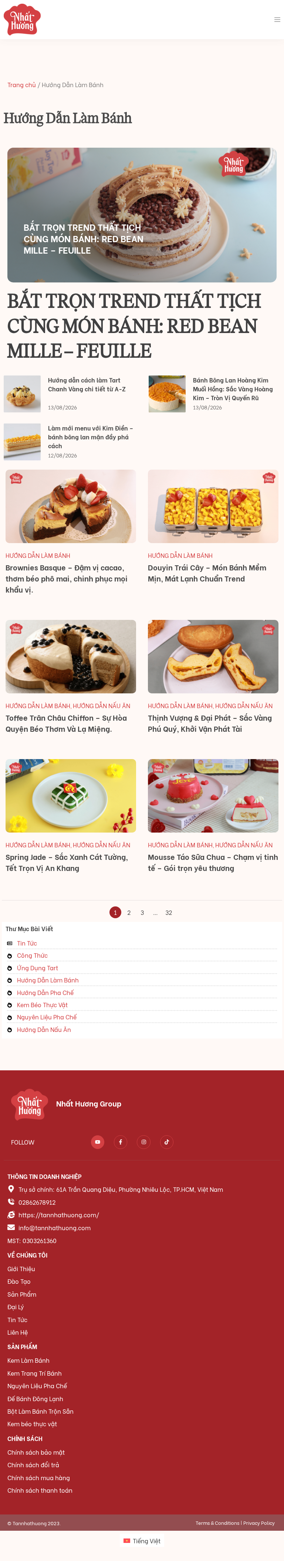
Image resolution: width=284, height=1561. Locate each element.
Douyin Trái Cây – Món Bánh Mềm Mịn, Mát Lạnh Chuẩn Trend (207, 572)
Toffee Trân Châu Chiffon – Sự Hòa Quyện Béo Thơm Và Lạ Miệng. (66, 723)
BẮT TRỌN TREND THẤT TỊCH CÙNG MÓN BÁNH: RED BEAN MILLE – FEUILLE (83, 238)
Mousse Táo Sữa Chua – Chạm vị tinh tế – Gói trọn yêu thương (213, 862)
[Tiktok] (166, 1142)
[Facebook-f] (120, 1142)
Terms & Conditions (217, 1522)
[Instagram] (143, 1142)
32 (170, 911)
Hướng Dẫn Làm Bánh (38, 555)
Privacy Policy (259, 1522)
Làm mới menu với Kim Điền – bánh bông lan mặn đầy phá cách (90, 436)
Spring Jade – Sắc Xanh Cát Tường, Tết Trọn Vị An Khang (67, 862)
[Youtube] (97, 1142)
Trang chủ (21, 84)
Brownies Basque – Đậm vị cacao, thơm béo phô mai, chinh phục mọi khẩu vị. (67, 578)
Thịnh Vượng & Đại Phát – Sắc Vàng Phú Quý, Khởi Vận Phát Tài (210, 723)
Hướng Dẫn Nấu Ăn (101, 705)
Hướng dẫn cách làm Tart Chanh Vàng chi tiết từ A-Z (87, 384)
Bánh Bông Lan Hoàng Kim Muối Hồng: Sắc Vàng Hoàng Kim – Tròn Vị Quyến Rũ (233, 388)
